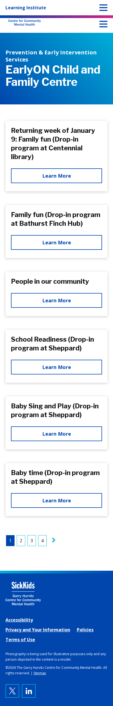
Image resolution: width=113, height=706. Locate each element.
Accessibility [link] (19, 620)
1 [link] (10, 541)
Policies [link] (85, 630)
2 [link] (21, 541)
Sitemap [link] (39, 673)
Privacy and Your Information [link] (37, 630)
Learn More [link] (56, 175)
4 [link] (42, 541)
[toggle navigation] (103, 25)
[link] (54, 540)
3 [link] (31, 541)
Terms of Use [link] (20, 640)
